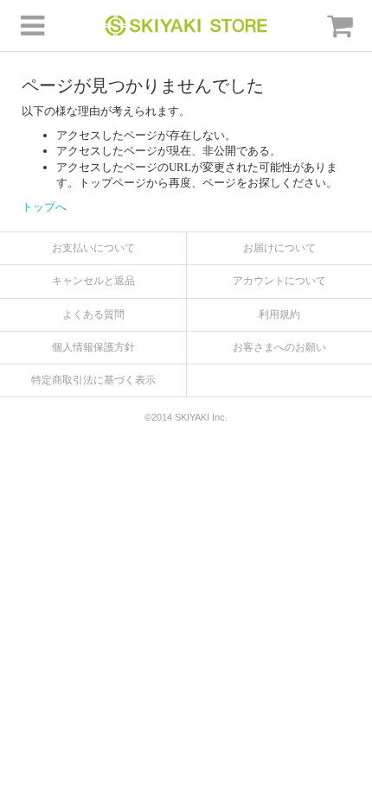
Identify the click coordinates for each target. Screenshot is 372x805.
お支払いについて (93, 248)
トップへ (44, 206)
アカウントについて (279, 281)
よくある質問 (93, 314)
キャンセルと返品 (93, 281)
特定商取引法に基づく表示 (93, 380)
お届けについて (279, 248)
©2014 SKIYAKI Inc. (186, 417)
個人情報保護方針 (93, 347)
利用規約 (279, 314)
